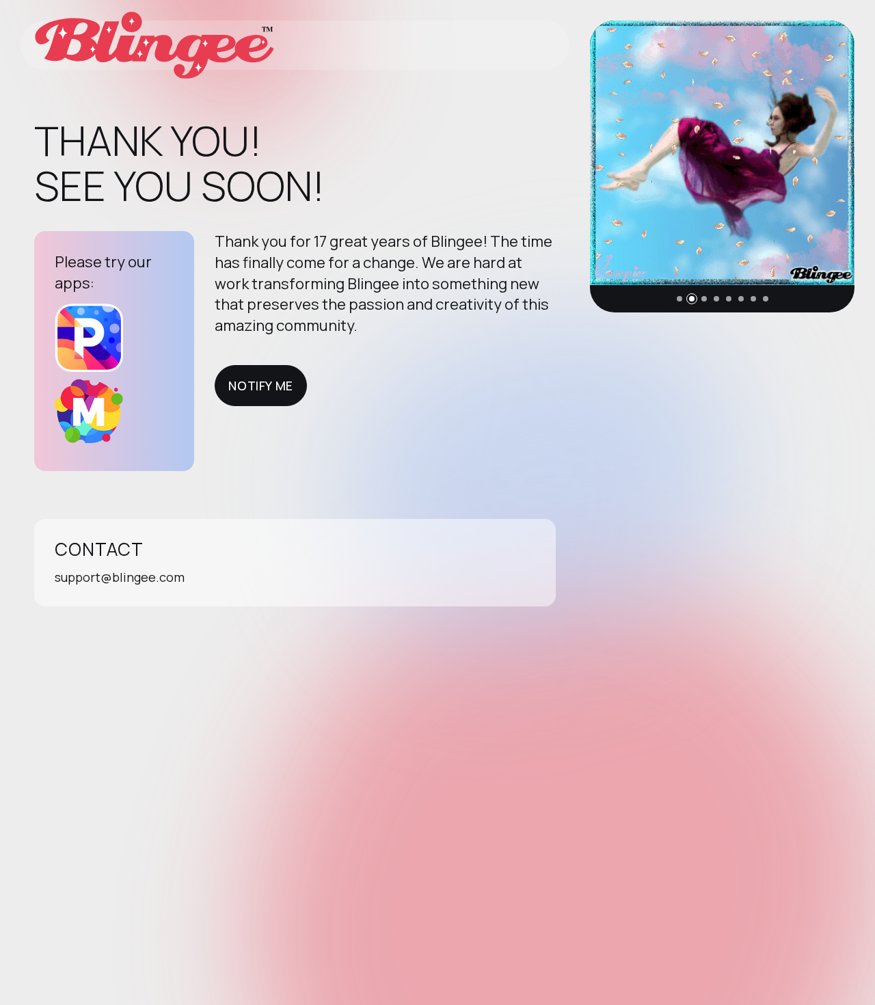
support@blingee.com (120, 577)
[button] (679, 299)
